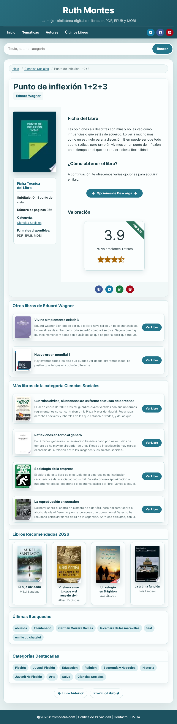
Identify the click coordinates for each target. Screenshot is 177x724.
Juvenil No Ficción (28, 676)
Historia (148, 667)
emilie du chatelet (28, 637)
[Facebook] (160, 32)
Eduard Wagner (28, 96)
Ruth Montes (88, 10)
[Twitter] (151, 32)
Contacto (121, 717)
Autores (52, 32)
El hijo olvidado (29, 587)
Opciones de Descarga (114, 193)
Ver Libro (152, 327)
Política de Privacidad (94, 717)
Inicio (11, 32)
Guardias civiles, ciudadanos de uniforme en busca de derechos (84, 401)
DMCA (135, 717)
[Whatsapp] (119, 289)
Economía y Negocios (120, 667)
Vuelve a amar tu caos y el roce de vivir (68, 591)
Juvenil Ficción (44, 667)
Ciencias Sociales (36, 69)
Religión (91, 667)
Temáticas (30, 32)
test (149, 628)
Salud (66, 676)
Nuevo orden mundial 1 (52, 355)
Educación (70, 667)
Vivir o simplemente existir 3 (56, 320)
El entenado (42, 628)
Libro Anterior (73, 693)
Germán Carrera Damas (75, 628)
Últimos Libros (76, 32)
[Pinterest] (170, 32)
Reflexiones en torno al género (58, 435)
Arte (52, 676)
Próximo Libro (104, 693)
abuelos (21, 628)
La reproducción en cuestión (56, 502)
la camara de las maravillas (119, 628)
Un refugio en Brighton (108, 589)
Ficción (20, 667)
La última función (147, 586)
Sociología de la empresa (54, 469)
